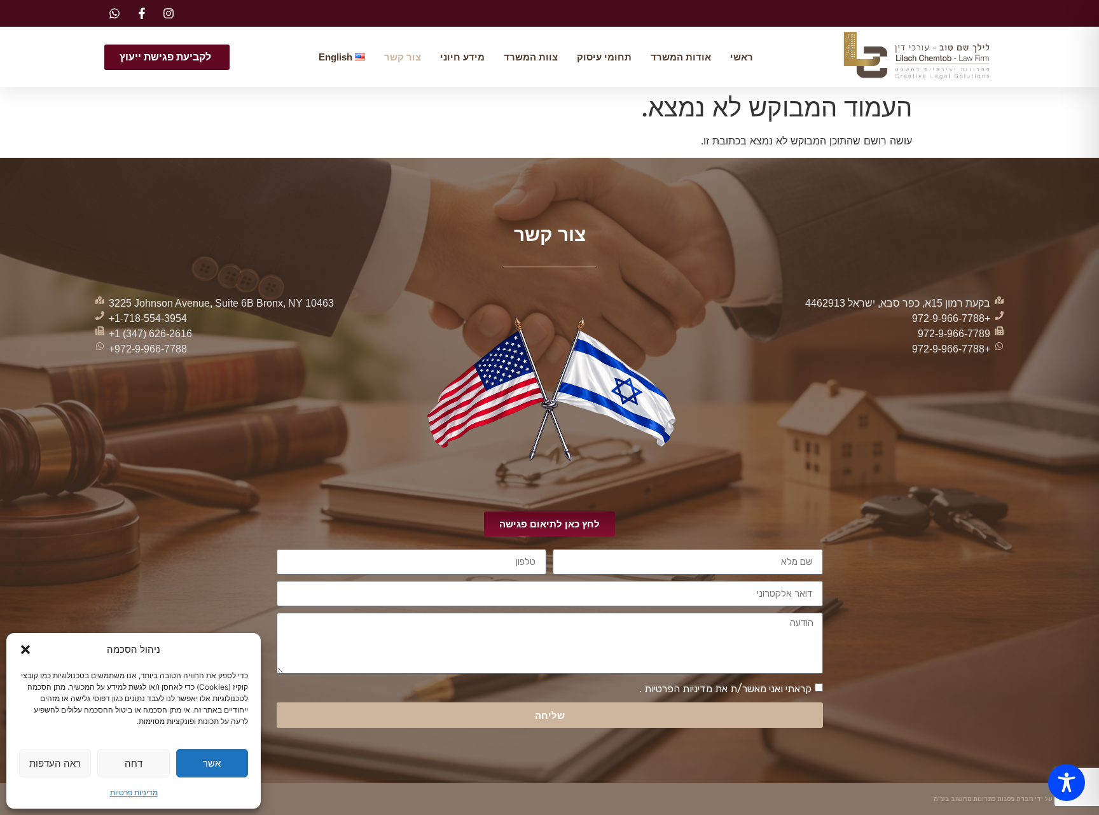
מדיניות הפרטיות (677, 689)
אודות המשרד (681, 57)
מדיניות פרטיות (134, 792)
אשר (212, 763)
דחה (133, 763)
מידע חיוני (462, 57)
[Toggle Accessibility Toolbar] (1066, 782)
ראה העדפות (55, 763)
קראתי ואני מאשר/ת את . (725, 689)
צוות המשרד (531, 57)
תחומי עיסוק (604, 57)
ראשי (741, 57)
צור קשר (402, 57)
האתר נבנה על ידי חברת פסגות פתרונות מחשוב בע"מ (1010, 799)
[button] (25, 649)
